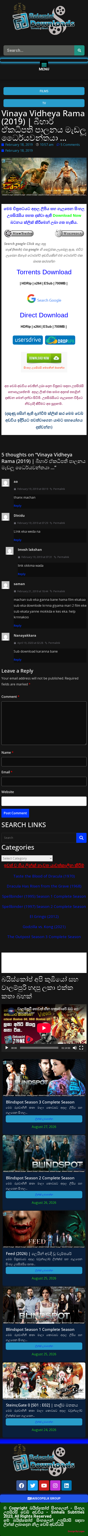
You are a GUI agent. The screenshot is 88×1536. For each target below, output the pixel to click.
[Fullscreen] (81, 1048)
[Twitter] (33, 1485)
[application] (44, 1028)
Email (6, 772)
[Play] (7, 1048)
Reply (17, 506)
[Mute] (75, 1048)
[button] (44, 64)
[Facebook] (21, 1485)
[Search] (79, 50)
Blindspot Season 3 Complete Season (40, 1102)
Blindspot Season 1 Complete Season (40, 1329)
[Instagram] (55, 1485)
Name (7, 752)
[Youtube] (44, 1485)
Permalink (59, 489)
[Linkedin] (66, 1485)
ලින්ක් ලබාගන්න (44, 1119)
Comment (10, 696)
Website (7, 792)
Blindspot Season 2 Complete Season (40, 1178)
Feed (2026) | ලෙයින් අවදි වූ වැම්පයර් (38, 1253)
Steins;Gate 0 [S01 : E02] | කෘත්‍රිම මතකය (42, 1405)
